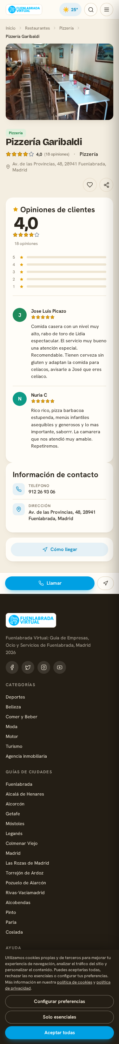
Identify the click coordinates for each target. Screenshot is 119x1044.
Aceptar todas (59, 1032)
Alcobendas (18, 902)
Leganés (14, 833)
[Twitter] (28, 667)
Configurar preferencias (59, 1001)
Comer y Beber (21, 716)
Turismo (14, 746)
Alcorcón (15, 804)
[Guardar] (90, 185)
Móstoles (15, 823)
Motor (12, 736)
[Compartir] (106, 185)
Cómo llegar (63, 549)
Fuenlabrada (19, 784)
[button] (59, 82)
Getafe (13, 814)
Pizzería (66, 28)
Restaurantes (37, 28)
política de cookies (74, 982)
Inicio (11, 28)
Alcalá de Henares (25, 794)
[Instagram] (43, 667)
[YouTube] (59, 667)
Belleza (13, 707)
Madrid (13, 853)
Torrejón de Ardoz (24, 873)
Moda (11, 726)
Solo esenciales (59, 1017)
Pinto (11, 912)
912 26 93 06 (42, 492)
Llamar (54, 583)
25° (70, 9)
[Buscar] (90, 9)
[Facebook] (12, 667)
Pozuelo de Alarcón (26, 883)
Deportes (15, 697)
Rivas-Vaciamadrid (25, 892)
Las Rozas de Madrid (27, 863)
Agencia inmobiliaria (26, 756)
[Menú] (106, 9)
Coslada (14, 932)
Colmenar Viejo (21, 843)
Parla (11, 922)
